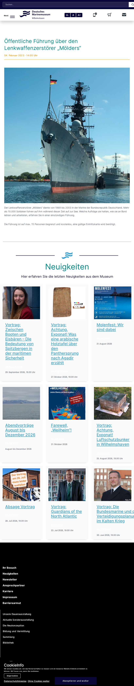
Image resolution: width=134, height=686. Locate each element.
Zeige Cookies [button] (12, 676)
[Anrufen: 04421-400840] (95, 15)
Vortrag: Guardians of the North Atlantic (66, 511)
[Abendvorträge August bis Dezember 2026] (21, 403)
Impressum (10, 597)
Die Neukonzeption (13, 625)
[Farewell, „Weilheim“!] (67, 403)
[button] (10, 15)
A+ (79, 15)
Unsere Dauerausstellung (17, 614)
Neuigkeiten (10, 573)
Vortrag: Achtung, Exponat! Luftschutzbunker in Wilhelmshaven (113, 435)
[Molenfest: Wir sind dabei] (112, 302)
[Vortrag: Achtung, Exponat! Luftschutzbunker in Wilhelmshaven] (112, 403)
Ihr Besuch (9, 567)
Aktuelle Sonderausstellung (18, 619)
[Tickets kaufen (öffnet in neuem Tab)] (110, 15)
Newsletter (10, 579)
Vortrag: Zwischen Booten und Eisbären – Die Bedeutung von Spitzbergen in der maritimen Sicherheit (19, 341)
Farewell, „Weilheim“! (61, 427)
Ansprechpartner (14, 585)
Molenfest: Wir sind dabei (110, 327)
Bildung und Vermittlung (16, 631)
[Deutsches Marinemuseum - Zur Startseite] (34, 17)
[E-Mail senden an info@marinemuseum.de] (124, 15)
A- (67, 15)
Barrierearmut (12, 603)
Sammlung (9, 637)
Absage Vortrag (20, 506)
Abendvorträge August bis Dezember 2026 (20, 430)
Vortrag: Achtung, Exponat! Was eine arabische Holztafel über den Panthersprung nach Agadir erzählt (65, 343)
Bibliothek (8, 642)
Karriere (8, 591)
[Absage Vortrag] (21, 484)
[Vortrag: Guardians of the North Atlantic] (67, 484)
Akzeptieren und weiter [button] (76, 681)
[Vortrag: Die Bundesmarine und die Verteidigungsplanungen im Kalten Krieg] (112, 484)
